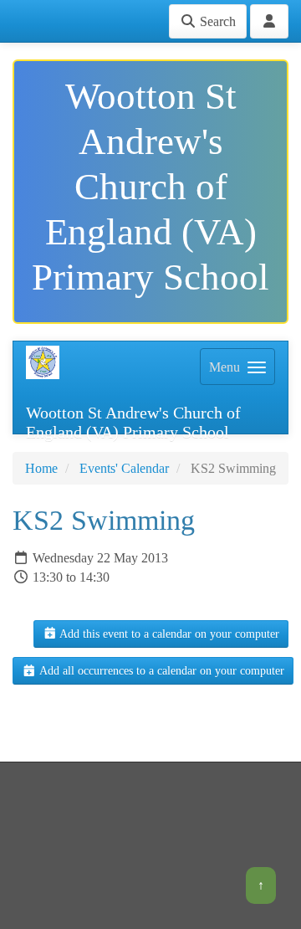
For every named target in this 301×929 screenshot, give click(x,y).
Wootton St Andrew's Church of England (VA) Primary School (133, 418)
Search (216, 21)
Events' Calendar (124, 468)
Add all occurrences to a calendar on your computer (160, 671)
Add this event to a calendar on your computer (168, 634)
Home (41, 468)
